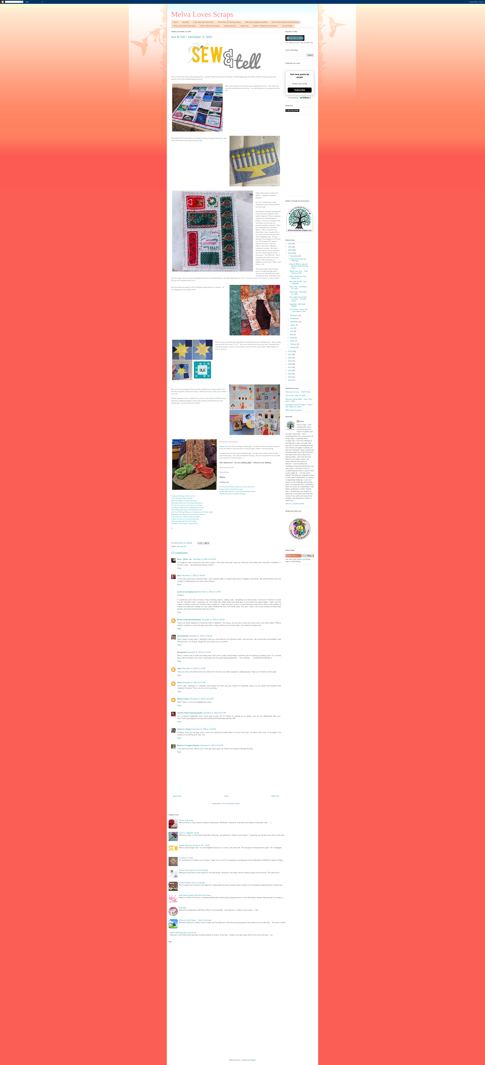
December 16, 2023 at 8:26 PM (211, 745)
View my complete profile (294, 504)
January (293, 347)
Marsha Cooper (183, 699)
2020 (290, 358)
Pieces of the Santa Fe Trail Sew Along (285, 22)
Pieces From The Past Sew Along (229, 22)
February (293, 344)
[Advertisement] (299, 157)
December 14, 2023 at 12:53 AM (201, 699)
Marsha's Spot (224, 446)
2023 (290, 253)
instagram (213, 389)
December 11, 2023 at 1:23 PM (209, 592)
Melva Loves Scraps (202, 14)
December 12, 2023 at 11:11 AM (199, 652)
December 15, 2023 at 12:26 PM (204, 729)
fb (220, 389)
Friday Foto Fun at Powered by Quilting (185, 519)
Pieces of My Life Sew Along (210, 26)
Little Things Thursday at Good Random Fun (186, 510)
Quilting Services (230, 26)
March (292, 341)
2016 (290, 371)
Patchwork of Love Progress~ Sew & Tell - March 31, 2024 (298, 406)
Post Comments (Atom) (231, 803)
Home (175, 22)
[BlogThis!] (201, 543)
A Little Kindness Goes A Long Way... (192, 883)
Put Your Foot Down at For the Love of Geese (187, 505)
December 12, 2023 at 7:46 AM (200, 636)
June (292, 331)
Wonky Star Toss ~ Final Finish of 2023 (298, 272)
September (294, 322)
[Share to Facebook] (205, 543)
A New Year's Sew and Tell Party (297, 260)
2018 (290, 364)
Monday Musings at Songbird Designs (232, 494)
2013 (290, 380)
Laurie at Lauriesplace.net (187, 592)
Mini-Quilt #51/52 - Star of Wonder (297, 283)
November (294, 315)
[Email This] (198, 543)
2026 (290, 244)
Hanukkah (219, 138)
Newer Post (177, 796)
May (292, 335)
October (293, 319)
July (292, 328)
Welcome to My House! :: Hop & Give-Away (195, 920)
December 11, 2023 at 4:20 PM (213, 620)
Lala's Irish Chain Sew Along (203, 22)
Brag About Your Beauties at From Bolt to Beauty (188, 514)
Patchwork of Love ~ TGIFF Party (297, 392)
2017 (290, 367)
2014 (290, 377)
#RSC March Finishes (293, 410)
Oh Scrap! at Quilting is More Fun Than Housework (237, 487)
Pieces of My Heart (186, 820)
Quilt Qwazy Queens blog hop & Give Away (195, 895)
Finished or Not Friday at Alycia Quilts (184, 523)
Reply (179, 568)
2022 (290, 351)
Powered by (293, 98)
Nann (179, 575)
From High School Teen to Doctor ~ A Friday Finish (298, 299)
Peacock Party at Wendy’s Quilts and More (185, 517)
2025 (290, 247)
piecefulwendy (182, 636)
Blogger (253, 1060)
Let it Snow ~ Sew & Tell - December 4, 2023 (298, 310)
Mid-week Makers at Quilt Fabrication (184, 501)
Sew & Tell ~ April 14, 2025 (295, 395)
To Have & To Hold (186, 858)
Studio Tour (244, 26)
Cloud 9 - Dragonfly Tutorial (189, 833)
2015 (290, 374)
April (292, 338)
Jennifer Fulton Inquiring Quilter (190, 713)
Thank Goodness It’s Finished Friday (183, 521)
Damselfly (182, 908)
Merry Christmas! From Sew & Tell (297, 277)
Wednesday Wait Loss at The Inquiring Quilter (187, 503)
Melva (301, 421)
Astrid (179, 668)
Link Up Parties (287, 26)
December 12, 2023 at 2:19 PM (194, 668)
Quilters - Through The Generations (265, 26)
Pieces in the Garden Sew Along (184, 26)
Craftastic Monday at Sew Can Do (183, 496)
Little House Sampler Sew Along (256, 22)
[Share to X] (203, 543)
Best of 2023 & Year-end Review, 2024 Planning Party (298, 266)
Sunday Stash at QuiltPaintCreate (231, 489)
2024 (290, 250)
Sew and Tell (181, 546)
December (294, 256)
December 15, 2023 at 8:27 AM (214, 713)
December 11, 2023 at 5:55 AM (204, 559)
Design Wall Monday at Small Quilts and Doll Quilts (237, 491)
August (293, 325)
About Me (185, 22)
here (226, 90)
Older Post (275, 796)
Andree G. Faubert (184, 729)
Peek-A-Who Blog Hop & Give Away (183, 933)
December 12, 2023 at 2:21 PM (194, 682)
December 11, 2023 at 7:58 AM (193, 575)
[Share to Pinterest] (208, 543)
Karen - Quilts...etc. (184, 559)
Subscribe (299, 90)
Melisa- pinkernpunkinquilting (189, 620)
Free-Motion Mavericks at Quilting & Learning (187, 507)
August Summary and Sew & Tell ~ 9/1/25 (194, 845)
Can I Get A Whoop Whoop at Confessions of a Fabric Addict (192, 512)
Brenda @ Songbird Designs (188, 745)
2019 (290, 361)
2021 (290, 355)
